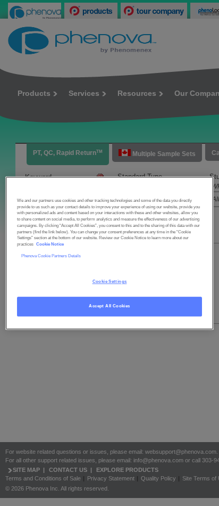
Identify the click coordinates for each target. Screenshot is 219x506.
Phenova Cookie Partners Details (51, 256)
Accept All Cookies (109, 306)
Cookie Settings (109, 281)
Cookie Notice (50, 244)
